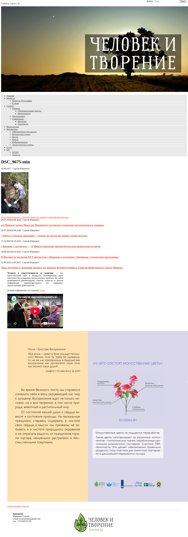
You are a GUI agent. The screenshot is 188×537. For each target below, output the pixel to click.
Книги (15, 139)
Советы (10, 106)
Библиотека (12, 129)
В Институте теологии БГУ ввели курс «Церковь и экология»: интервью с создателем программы (60, 257)
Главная (10, 96)
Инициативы (13, 127)
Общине (16, 108)
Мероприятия (24, 113)
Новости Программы (22, 101)
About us (16, 155)
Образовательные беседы (29, 111)
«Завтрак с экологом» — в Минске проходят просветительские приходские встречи (50, 246)
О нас (9, 147)
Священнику (18, 119)
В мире (15, 103)
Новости (11, 98)
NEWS (15, 152)
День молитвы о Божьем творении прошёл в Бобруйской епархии (35, 217)
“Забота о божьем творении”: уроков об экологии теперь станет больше (44, 235)
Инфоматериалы (20, 142)
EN (8, 150)
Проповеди (23, 124)
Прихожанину (18, 116)
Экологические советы (23, 145)
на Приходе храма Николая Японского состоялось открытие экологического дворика (52, 225)
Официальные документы (24, 132)
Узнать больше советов (18, 506)
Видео (15, 137)
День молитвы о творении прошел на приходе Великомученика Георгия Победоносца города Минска (62, 267)
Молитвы (22, 121)
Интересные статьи (21, 134)
